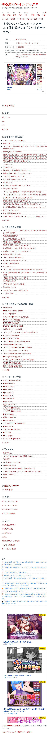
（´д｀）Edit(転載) (8, 545)
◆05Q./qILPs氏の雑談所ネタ (12, 357)
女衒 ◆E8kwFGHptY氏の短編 (12, 366)
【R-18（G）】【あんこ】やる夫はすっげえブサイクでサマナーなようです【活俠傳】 (25, 232)
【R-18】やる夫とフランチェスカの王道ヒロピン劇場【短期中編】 (25, 195)
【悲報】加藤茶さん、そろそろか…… (15, 572)
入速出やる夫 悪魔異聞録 (12, 242)
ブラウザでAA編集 (8, 513)
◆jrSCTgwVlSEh (8, 393)
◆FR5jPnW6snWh (9, 420)
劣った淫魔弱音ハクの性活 (12, 213)
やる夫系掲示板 (7, 529)
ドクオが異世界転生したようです (14, 239)
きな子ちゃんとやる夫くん (12, 462)
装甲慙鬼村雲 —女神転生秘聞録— (14, 284)
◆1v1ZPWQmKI (8, 414)
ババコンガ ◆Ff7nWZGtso (11, 429)
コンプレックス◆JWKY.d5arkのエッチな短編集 (18, 360)
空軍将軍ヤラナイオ (9, 287)
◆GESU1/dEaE (8, 390)
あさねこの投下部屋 (9, 314)
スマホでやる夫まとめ (10, 501)
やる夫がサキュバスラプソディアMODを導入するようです (22, 471)
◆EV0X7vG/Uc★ (8, 399)
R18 (3, 125)
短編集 (5, 478)
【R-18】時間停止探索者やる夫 (13, 257)
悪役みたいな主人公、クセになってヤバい (17, 575)
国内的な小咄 (7, 308)
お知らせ (8, 489)
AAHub (4, 537)
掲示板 (44, 13)
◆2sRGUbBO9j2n (9, 383)
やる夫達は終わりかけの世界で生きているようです (20, 248)
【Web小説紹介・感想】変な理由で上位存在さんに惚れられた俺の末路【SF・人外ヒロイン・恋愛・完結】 (24, 584)
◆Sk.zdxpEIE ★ (8, 426)
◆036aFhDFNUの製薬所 (11, 323)
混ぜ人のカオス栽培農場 (11, 335)
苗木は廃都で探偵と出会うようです (15, 179)
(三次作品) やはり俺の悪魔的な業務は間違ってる (19, 468)
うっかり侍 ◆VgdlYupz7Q (11, 439)
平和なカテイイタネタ (10, 189)
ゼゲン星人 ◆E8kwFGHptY (12, 411)
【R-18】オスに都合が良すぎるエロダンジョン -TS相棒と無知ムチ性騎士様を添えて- (25, 148)
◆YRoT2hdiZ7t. (8, 396)
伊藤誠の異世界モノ (9, 465)
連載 (14, 15)
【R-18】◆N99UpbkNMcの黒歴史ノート (16, 341)
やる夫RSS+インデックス (20, 4)
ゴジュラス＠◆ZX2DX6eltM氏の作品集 (16, 317)
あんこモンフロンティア (11, 210)
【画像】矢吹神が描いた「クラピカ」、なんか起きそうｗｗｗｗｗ (24, 568)
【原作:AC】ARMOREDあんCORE (14, 176)
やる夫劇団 (20, 47)
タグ (20, 15)
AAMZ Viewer (7, 533)
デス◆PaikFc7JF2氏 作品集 (12, 363)
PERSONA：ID (7, 164)
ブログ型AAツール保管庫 (11, 541)
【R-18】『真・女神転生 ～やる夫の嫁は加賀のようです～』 (23, 192)
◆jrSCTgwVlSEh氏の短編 (11, 338)
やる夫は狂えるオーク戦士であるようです (17, 186)
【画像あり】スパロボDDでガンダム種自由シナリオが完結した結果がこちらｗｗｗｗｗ (24, 602)
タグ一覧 (5, 129)
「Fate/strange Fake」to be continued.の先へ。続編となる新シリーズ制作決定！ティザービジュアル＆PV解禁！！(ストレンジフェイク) (24, 596)
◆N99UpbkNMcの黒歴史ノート (13, 320)
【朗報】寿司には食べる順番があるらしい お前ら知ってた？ (24, 588)
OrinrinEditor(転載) (9, 549)
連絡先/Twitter (11, 485)
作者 (32, 15)
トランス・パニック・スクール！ (28, 43)
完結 (3, 121)
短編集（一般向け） (9, 474)
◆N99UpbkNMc (8, 386)
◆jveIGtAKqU (21, 39)
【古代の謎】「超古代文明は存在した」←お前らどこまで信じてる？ (24, 579)
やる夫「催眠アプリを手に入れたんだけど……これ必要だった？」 (25, 216)
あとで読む (9, 105)
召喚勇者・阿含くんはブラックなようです (17, 245)
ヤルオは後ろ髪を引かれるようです (15, 260)
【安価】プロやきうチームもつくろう (15, 278)
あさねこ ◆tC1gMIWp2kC (11, 380)
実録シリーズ (7, 144)
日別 (3, 15)
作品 (8, 15)
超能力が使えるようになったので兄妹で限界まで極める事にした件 (25, 155)
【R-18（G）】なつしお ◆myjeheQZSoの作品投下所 (20, 332)
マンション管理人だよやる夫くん (14, 140)
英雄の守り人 (7, 453)
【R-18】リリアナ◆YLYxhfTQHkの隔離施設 (17, 347)
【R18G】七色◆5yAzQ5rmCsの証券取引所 (17, 354)
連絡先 (29, 732)
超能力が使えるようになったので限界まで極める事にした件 (23, 204)
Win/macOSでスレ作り (10, 509)
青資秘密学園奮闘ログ (10, 236)
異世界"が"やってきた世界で (12, 152)
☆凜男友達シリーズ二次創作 (12, 329)
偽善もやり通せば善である (12, 254)
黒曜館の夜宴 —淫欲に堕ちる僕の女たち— (17, 161)
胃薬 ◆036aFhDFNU (10, 405)
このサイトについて (9, 732)
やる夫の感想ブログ (9, 525)
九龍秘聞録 (6, 459)
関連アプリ (22, 732)
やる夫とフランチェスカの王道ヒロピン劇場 (17, 198)
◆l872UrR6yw (7, 436)
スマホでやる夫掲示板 (10, 505)
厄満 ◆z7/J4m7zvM (9, 417)
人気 (38, 15)
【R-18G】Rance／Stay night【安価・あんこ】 (18, 456)
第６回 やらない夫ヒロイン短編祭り (15, 351)
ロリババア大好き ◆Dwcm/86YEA (14, 423)
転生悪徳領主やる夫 (9, 281)
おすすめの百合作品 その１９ (13, 591)
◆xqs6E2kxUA (8, 402)
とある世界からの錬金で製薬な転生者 (15, 290)
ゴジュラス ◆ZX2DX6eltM (11, 408)
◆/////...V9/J (7, 432)
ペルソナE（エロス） (10, 267)
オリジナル (6, 117)
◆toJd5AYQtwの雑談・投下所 (13, 311)
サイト (26, 13)
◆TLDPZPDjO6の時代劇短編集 (13, 326)
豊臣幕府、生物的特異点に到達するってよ (17, 170)
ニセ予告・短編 (8, 293)
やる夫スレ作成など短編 (11, 264)
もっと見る (6, 220)
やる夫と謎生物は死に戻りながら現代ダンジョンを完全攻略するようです (25, 274)
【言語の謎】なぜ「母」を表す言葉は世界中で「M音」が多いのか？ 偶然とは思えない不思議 (24, 563)
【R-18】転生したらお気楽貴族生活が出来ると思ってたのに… (23, 270)
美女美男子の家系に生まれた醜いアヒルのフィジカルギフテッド (24, 207)
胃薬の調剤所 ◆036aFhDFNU (12, 344)
